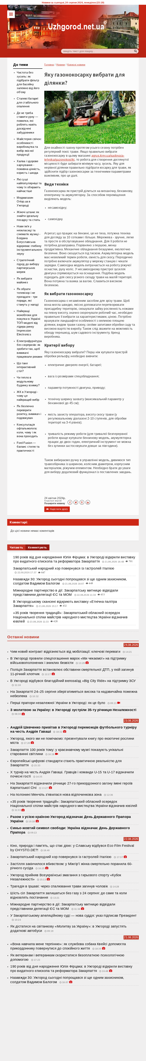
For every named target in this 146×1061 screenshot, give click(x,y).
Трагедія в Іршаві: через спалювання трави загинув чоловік (59, 886)
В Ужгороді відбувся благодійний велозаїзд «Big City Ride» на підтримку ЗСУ (73, 681)
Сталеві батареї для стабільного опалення (27, 102)
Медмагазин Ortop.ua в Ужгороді (25, 201)
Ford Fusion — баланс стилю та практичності (28, 446)
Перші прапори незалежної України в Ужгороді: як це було (57, 703)
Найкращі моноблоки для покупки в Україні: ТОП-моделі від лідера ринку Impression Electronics (28, 323)
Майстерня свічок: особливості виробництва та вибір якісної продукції (29, 146)
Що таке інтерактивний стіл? (26, 367)
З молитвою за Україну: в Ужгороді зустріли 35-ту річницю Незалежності (73, 710)
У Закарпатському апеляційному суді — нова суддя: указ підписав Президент (73, 915)
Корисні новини (76, 64)
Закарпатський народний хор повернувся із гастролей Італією (63, 568)
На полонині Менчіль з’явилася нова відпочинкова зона (56, 794)
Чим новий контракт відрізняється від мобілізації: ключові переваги (65, 651)
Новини (60, 64)
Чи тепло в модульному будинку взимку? (28, 381)
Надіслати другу (57, 509)
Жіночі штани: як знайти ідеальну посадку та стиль (28, 216)
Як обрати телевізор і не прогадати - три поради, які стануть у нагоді (28, 297)
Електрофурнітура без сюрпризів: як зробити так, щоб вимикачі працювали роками (29, 349)
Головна (49, 64)
